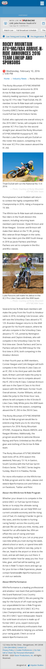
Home (7, 78)
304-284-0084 (10, 647)
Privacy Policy (8, 650)
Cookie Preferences (24, 650)
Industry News (20, 78)
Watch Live (8, 30)
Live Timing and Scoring (16, 36)
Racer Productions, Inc (23, 655)
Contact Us (21, 647)
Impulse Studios (36, 665)
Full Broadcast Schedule (26, 30)
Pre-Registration (37, 36)
